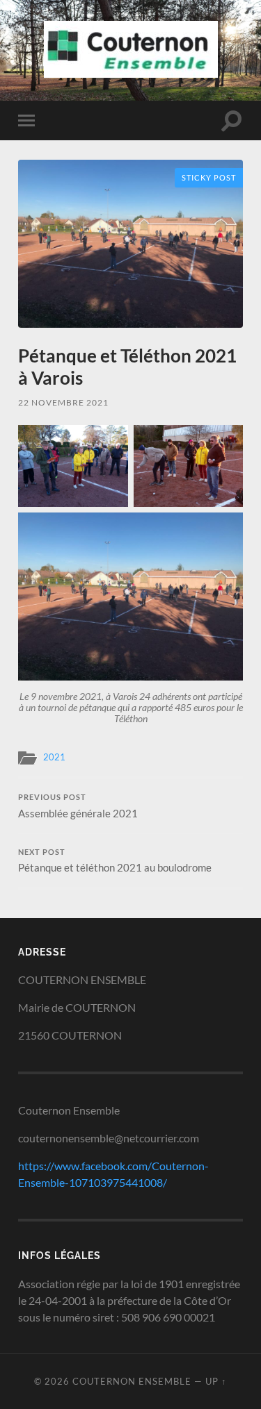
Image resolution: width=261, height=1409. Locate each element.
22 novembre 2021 (63, 402)
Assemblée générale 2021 (78, 806)
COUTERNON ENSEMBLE (131, 1381)
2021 (54, 756)
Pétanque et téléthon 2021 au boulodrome (115, 861)
